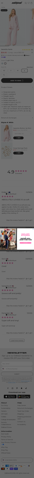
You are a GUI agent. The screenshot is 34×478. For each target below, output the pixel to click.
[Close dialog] (33, 229)
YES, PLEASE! (25, 242)
